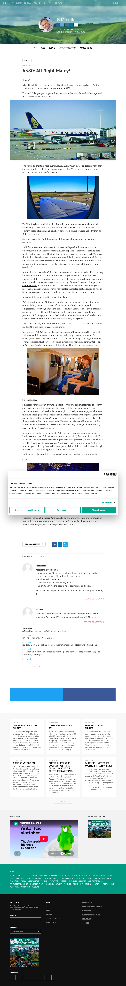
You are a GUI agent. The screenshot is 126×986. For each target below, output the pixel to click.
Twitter (62, 24)
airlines (22, 875)
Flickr (47, 977)
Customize (61, 510)
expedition (15, 878)
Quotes (19, 3)
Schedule (28, 3)
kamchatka (106, 878)
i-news (61, 878)
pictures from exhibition (21, 884)
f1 (23, 878)
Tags (50, 3)
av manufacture (56, 875)
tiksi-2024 (89, 884)
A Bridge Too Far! (24, 763)
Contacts (58, 3)
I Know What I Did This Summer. (25, 727)
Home (4, 3)
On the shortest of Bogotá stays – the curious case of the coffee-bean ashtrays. (61, 767)
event (111, 875)
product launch (40, 884)
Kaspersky (86, 911)
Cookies (85, 923)
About (11, 3)
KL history (15, 881)
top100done (109, 884)
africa (13, 875)
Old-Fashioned (29, 285)
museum (73, 881)
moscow (64, 881)
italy (79, 878)
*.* (35, 48)
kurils (24, 881)
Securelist (86, 919)
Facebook (58, 24)
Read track (26, 635)
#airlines (27, 61)
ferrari (39, 878)
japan (97, 878)
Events (52, 48)
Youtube (40, 977)
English (116, 3)
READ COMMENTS (34, 544)
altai (30, 875)
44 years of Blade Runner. (95, 727)
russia (59, 884)
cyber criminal (86, 875)
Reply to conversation (94, 599)
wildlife (35, 887)
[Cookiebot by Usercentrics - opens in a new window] (106, 474)
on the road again (96, 881)
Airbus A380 (63, 88)
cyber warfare (100, 875)
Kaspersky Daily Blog (91, 915)
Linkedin (71, 24)
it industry (88, 878)
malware (54, 881)
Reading (37, 3)
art (35, 875)
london (45, 881)
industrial (70, 878)
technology (78, 884)
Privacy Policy (88, 903)
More (63, 801)
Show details (106, 503)
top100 (98, 884)
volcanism (25, 887)
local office (34, 881)
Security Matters (67, 48)
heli (46, 878)
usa (17, 887)
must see (83, 881)
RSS (54, 977)
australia (43, 875)
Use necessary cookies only (27, 510)
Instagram (67, 24)
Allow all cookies (99, 510)
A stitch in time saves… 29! (61, 727)
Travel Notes (86, 48)
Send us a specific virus (92, 907)
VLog (44, 3)
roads (51, 884)
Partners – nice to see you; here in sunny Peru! (98, 764)
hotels (53, 878)
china (75, 875)
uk (12, 887)
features (30, 878)
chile (68, 875)
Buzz (42, 48)
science (68, 884)
